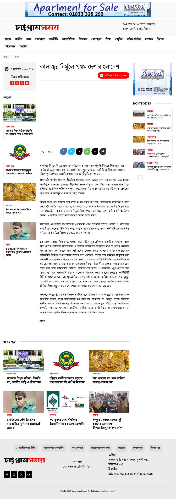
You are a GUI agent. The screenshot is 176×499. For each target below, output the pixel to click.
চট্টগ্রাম (150, 111)
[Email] (94, 151)
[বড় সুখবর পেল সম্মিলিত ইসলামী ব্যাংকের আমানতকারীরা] (66, 401)
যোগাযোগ (77, 448)
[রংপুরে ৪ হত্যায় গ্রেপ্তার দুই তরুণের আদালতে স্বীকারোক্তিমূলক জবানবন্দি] (109, 401)
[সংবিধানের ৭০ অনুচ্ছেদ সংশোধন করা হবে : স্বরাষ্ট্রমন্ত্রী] (139, 152)
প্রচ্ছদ (6, 57)
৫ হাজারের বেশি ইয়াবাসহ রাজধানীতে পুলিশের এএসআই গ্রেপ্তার (18, 252)
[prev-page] (135, 178)
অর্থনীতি (53, 415)
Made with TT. (110, 491)
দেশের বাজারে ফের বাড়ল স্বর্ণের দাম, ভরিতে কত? (159, 129)
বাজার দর (9, 205)
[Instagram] (17, 83)
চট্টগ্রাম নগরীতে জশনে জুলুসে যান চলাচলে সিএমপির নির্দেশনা (19, 172)
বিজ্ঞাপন (155, 448)
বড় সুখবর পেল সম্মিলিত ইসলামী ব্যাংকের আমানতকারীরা (67, 422)
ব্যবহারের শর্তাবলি (53, 448)
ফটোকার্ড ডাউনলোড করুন (115, 75)
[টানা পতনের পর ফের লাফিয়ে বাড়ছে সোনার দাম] (19, 191)
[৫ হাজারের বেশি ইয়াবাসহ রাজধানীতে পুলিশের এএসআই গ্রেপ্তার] (19, 231)
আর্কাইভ (137, 448)
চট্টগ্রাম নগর (10, 127)
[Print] (102, 151)
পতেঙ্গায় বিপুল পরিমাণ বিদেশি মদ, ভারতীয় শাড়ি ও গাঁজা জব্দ (19, 132)
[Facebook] (12, 83)
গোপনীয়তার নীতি (25, 448)
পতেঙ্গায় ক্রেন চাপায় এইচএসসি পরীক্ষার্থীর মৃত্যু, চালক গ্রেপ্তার (159, 168)
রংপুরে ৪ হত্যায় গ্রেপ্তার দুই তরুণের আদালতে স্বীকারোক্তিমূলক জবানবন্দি (108, 424)
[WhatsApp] (87, 151)
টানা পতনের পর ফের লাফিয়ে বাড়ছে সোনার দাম (18, 211)
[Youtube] (27, 83)
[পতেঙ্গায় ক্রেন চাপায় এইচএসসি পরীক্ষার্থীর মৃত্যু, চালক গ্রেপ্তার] (139, 165)
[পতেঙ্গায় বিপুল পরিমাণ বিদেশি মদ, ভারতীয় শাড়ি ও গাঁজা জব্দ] (19, 113)
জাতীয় (8, 245)
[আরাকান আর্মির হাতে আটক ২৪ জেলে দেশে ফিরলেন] (139, 113)
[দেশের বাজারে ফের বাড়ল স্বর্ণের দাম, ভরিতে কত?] (139, 126)
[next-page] (140, 178)
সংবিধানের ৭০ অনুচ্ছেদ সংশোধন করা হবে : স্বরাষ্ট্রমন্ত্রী (158, 155)
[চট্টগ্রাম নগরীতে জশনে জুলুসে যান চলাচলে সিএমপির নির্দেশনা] (19, 152)
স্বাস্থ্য (16, 57)
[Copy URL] (79, 151)
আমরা (121, 448)
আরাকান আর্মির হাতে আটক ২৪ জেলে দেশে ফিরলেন (158, 116)
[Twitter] (22, 83)
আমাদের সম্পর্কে (100, 448)
